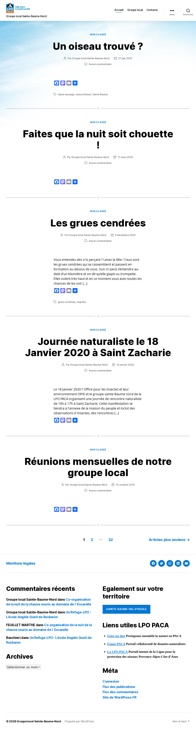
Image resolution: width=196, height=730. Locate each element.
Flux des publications (119, 687)
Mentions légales (20, 563)
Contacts (152, 10)
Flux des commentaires (120, 692)
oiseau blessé (83, 94)
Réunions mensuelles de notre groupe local (98, 466)
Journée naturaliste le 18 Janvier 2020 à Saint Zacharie (98, 346)
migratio (81, 301)
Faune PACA (116, 644)
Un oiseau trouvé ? (98, 46)
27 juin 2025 (125, 58)
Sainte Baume (100, 94)
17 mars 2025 (125, 157)
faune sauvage (66, 94)
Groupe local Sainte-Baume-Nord (90, 58)
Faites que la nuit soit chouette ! (98, 139)
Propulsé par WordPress (79, 721)
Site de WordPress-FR (119, 697)
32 (110, 539)
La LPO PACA (117, 652)
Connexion (111, 681)
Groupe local (135, 10)
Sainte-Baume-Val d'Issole (126, 609)
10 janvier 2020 (125, 364)
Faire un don (116, 636)
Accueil (118, 10)
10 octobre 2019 (125, 484)
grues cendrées (66, 301)
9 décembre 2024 (125, 235)
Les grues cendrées (98, 223)
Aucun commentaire (100, 64)
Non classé (98, 34)
